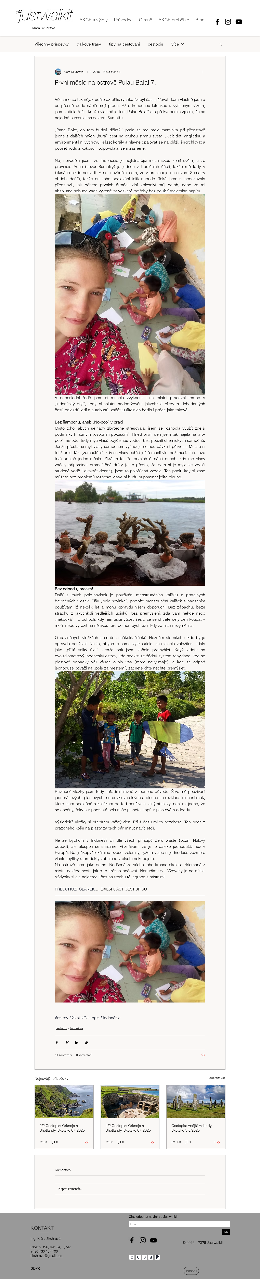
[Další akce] (202, 71)
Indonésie (76, 1028)
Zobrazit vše (217, 1078)
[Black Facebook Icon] (217, 22)
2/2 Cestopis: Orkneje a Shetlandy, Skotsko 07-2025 (62, 1128)
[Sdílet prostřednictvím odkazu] (87, 1042)
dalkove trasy (89, 44)
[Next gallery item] (200, 952)
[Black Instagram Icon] (228, 22)
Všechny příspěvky (52, 44)
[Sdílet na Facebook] (57, 1042)
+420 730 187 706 (44, 1251)
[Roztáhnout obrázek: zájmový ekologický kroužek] (130, 952)
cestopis (155, 44)
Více (175, 44)
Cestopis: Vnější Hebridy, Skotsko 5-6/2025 (191, 1128)
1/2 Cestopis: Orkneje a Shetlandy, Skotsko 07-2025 (128, 1128)
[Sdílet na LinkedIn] (77, 1042)
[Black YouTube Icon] (239, 22)
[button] (220, 44)
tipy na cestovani (124, 44)
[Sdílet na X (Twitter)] (67, 1042)
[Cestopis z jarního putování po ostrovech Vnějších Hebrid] (196, 1101)
